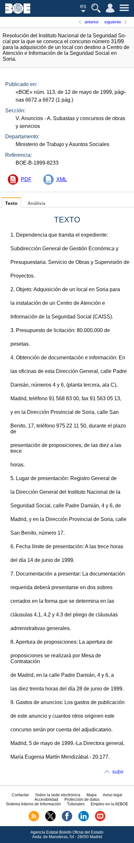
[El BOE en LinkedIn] (83, 820)
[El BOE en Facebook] (67, 820)
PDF (26, 179)
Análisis (37, 203)
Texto (11, 203)
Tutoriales (76, 804)
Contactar (20, 795)
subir (118, 772)
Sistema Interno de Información (33, 804)
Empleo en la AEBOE (109, 804)
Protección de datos (82, 799)
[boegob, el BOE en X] (50, 820)
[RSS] (34, 820)
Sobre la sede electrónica (57, 795)
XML (61, 179)
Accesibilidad (46, 799)
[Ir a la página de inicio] (17, 12)
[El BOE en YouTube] (100, 820)
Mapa (92, 795)
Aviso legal (112, 795)
